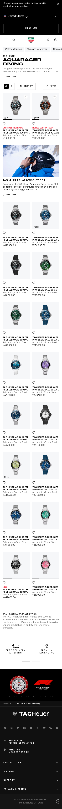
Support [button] (9, 780)
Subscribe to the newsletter (21, 742)
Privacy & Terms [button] (14, 789)
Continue (42, 28)
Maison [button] (8, 772)
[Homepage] (31, 40)
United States (16, 16)
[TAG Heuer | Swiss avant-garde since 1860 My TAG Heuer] (31, 714)
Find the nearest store (19, 751)
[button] (48, 40)
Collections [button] (12, 763)
